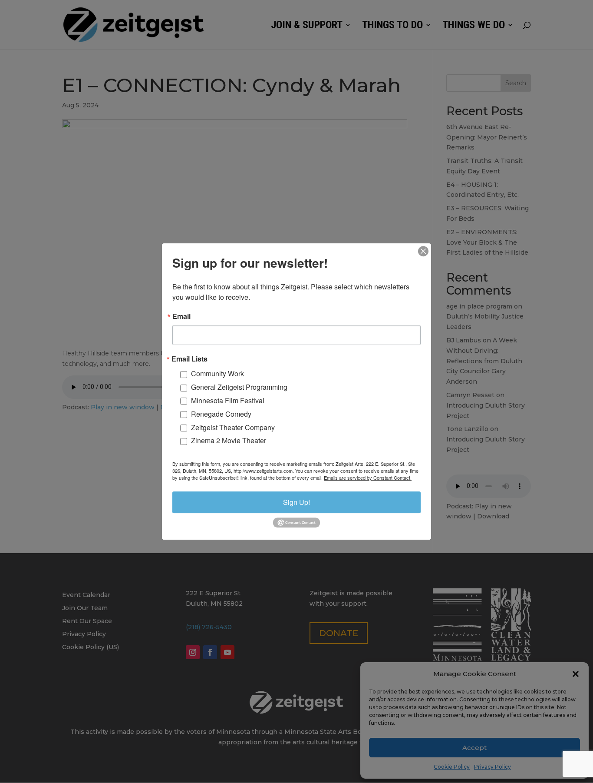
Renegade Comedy (221, 414)
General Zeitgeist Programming (239, 387)
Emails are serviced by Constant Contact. (368, 477)
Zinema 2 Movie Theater (228, 441)
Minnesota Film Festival (227, 400)
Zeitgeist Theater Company (233, 427)
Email (181, 316)
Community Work (217, 374)
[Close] (423, 251)
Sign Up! (296, 502)
